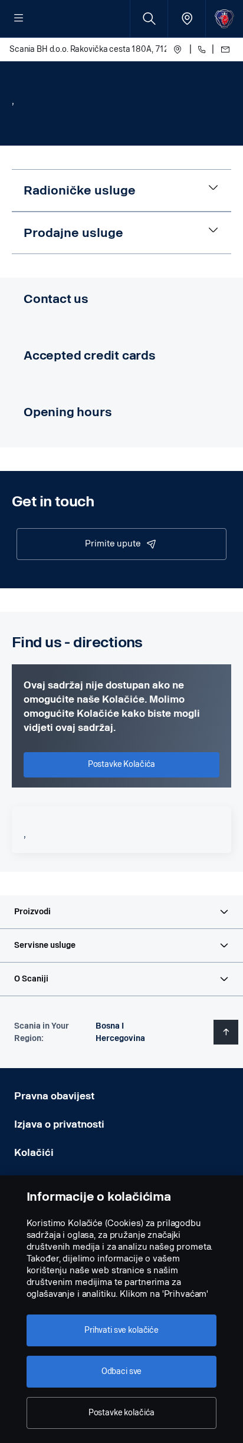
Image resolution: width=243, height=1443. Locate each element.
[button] (121, 911)
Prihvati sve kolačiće (121, 1330)
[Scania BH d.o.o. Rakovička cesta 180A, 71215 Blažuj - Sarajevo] (177, 49)
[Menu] (18, 18)
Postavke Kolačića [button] (122, 764)
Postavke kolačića (121, 1413)
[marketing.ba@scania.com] (224, 49)
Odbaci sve (121, 1371)
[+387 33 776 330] (201, 49)
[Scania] (224, 18)
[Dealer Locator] (186, 18)
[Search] (149, 18)
